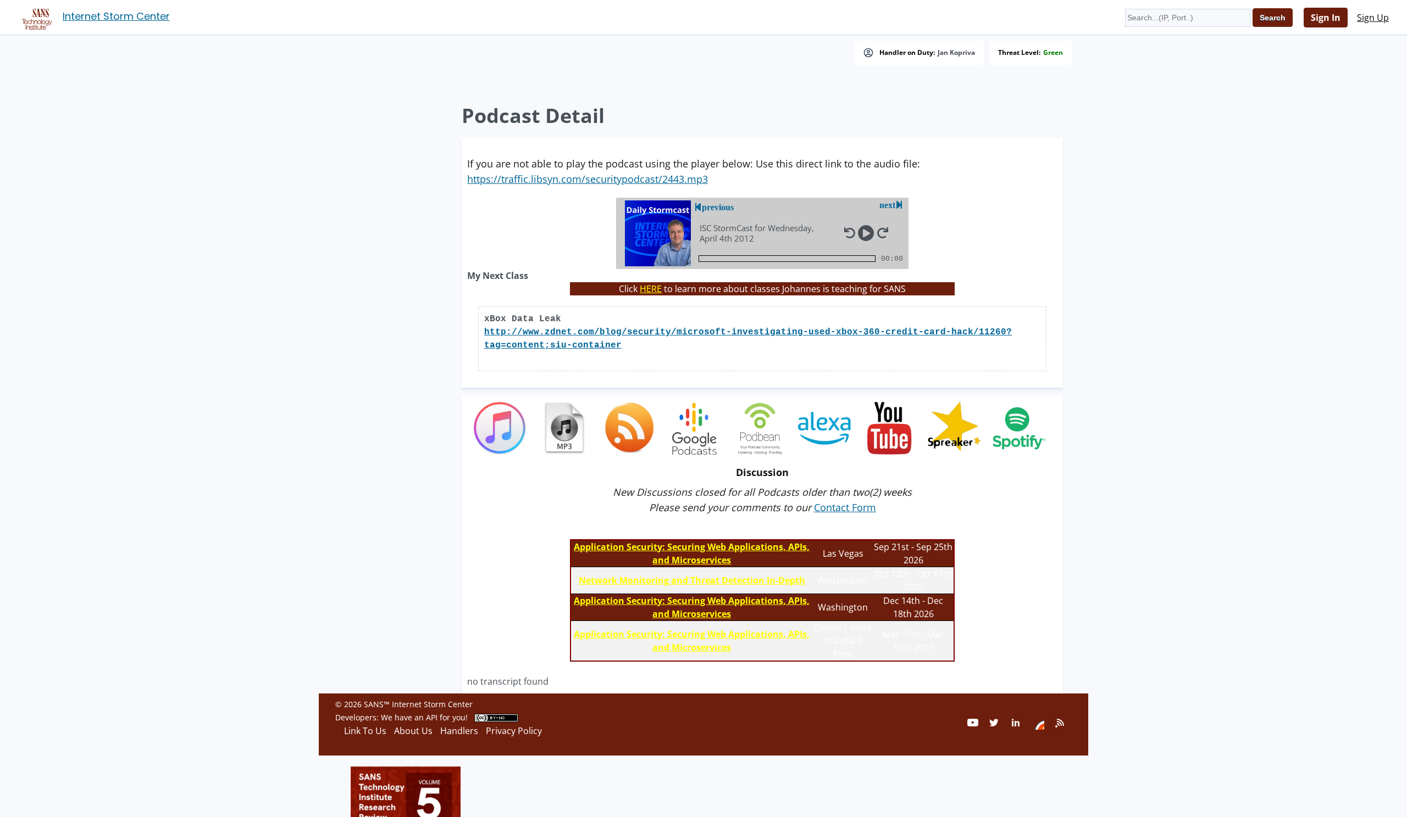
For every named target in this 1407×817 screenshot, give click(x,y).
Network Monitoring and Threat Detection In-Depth (692, 580)
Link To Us (365, 731)
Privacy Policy (514, 731)
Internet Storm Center (116, 16)
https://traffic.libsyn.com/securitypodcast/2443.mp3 (587, 179)
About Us (413, 731)
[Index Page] (35, 17)
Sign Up (1373, 18)
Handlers (459, 731)
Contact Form (845, 507)
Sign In (1325, 18)
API (431, 717)
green (1053, 52)
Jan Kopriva (956, 52)
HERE (651, 289)
